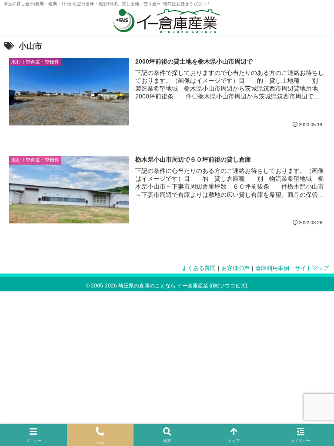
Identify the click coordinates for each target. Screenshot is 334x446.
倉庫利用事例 (272, 268)
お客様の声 (235, 268)
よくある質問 (199, 268)
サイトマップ (312, 268)
